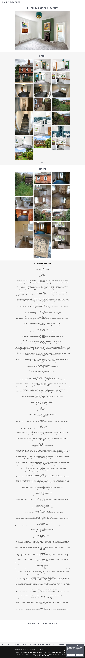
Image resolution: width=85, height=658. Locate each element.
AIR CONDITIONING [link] (56, 2)
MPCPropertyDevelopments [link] (53, 654)
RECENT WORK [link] (55, 652)
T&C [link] (29, 654)
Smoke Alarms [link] (62, 652)
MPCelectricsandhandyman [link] (38, 654)
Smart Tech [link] (72, 2)
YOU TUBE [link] (25, 654)
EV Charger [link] (47, 2)
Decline (70, 654)
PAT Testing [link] (20, 654)
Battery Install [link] (46, 655)
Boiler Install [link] (64, 654)
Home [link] (34, 2)
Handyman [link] (65, 2)
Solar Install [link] (38, 655)
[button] (78, 2)
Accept (79, 654)
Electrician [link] (40, 2)
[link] (11, 2)
